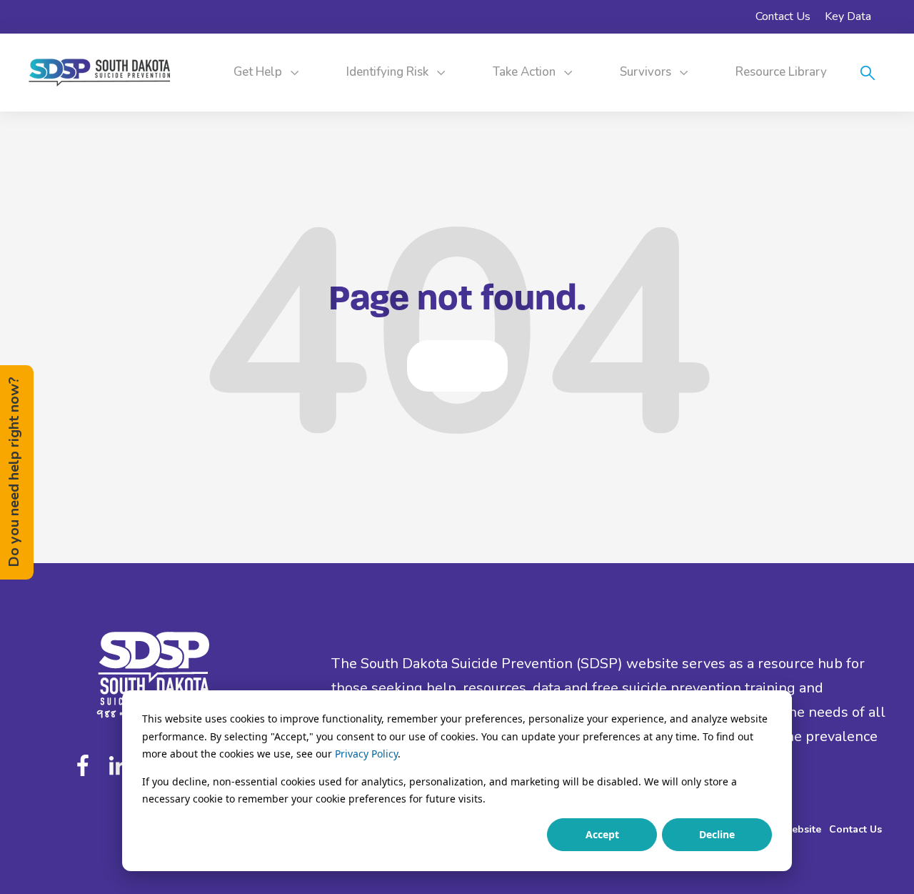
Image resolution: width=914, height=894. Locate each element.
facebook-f (86, 765)
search (867, 73)
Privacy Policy (366, 753)
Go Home (457, 365)
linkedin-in (118, 765)
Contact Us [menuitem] (782, 16)
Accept (602, 834)
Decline (717, 834)
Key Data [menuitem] (848, 16)
